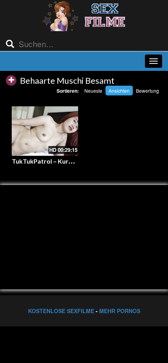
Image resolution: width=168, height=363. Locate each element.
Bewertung (147, 90)
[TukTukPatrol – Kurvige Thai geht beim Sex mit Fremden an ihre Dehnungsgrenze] (45, 131)
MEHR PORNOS (119, 311)
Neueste (93, 90)
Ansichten (119, 90)
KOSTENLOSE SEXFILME (61, 311)
